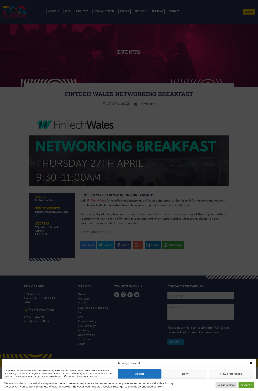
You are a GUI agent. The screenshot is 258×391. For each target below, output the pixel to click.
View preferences (231, 373)
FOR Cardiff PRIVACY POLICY (18, 384)
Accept (139, 373)
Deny (185, 373)
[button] (251, 363)
